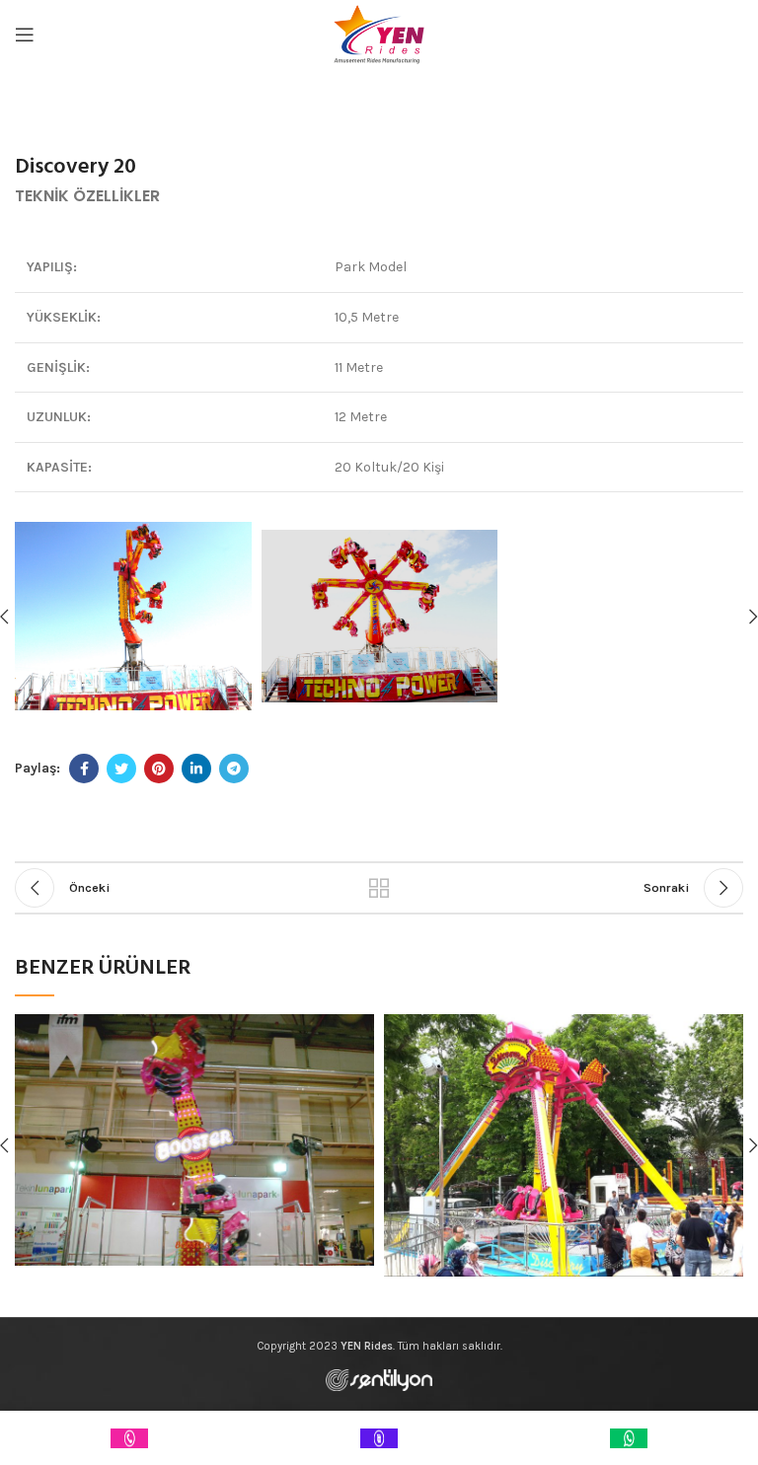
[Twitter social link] (121, 768)
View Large (359, 1029)
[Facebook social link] (84, 768)
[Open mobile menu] (24, 34)
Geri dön (379, 888)
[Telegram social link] (234, 768)
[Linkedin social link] (196, 768)
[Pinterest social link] (159, 768)
